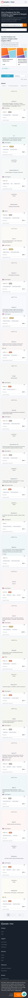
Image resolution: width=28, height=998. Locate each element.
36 (19, 915)
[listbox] (14, 57)
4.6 (5, 420)
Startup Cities (4, 970)
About (2, 931)
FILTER (8, 75)
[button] (25, 2)
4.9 (5, 283)
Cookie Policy (18, 990)
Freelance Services (5, 978)
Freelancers (3, 9)
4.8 (5, 558)
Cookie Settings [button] (11, 994)
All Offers (5, 68)
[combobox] (11, 25)
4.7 (5, 592)
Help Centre (3, 947)
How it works (4, 942)
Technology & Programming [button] (13, 85)
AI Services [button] (4, 85)
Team (2, 934)
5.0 (5, 112)
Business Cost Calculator (6, 968)
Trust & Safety (4, 944)
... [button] (19, 149)
